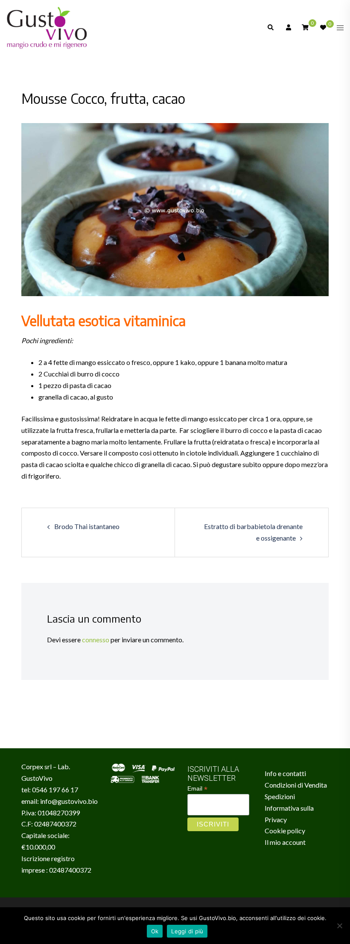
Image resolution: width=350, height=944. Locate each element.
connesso (95, 639)
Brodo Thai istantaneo (87, 526)
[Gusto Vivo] (47, 27)
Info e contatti (285, 773)
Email (197, 789)
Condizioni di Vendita (296, 785)
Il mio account (285, 842)
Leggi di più (187, 931)
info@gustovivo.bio (69, 801)
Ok (155, 931)
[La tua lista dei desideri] (322, 27)
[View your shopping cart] (305, 27)
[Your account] (287, 27)
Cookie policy (285, 830)
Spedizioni (280, 796)
